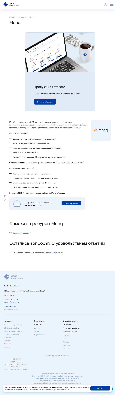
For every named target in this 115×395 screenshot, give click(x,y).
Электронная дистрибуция (13, 331)
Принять (100, 388)
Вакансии (7, 340)
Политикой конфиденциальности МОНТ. (55, 389)
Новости (37, 328)
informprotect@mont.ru (52, 252)
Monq (31, 17)
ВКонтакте (66, 345)
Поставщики (22, 17)
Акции (36, 331)
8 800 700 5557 (11, 299)
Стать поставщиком (71, 328)
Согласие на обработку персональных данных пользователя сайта (57, 383)
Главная (12, 17)
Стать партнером (70, 320)
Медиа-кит (7, 347)
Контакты (7, 344)
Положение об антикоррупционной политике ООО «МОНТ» (57, 378)
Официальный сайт (21, 232)
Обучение (67, 324)
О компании (8, 337)
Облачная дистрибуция (12, 328)
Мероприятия (39, 335)
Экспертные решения (11, 334)
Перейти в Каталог (44, 101)
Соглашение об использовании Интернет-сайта (57, 373)
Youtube (66, 348)
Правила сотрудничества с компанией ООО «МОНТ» (57, 380)
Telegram (66, 342)
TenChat (66, 335)
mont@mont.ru (10, 306)
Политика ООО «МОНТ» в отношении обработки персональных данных (57, 376)
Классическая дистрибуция (13, 325)
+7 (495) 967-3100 (12, 302)
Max (64, 339)
